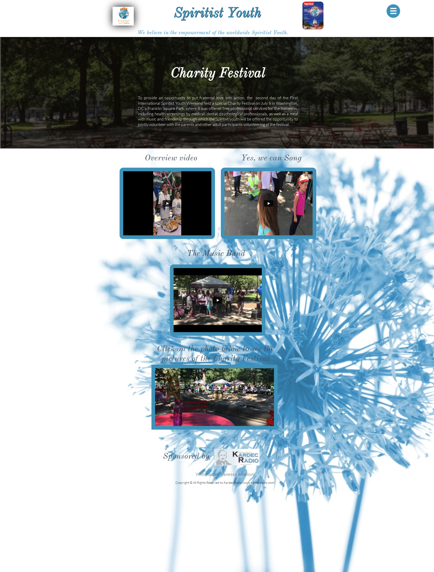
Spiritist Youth (217, 12)
